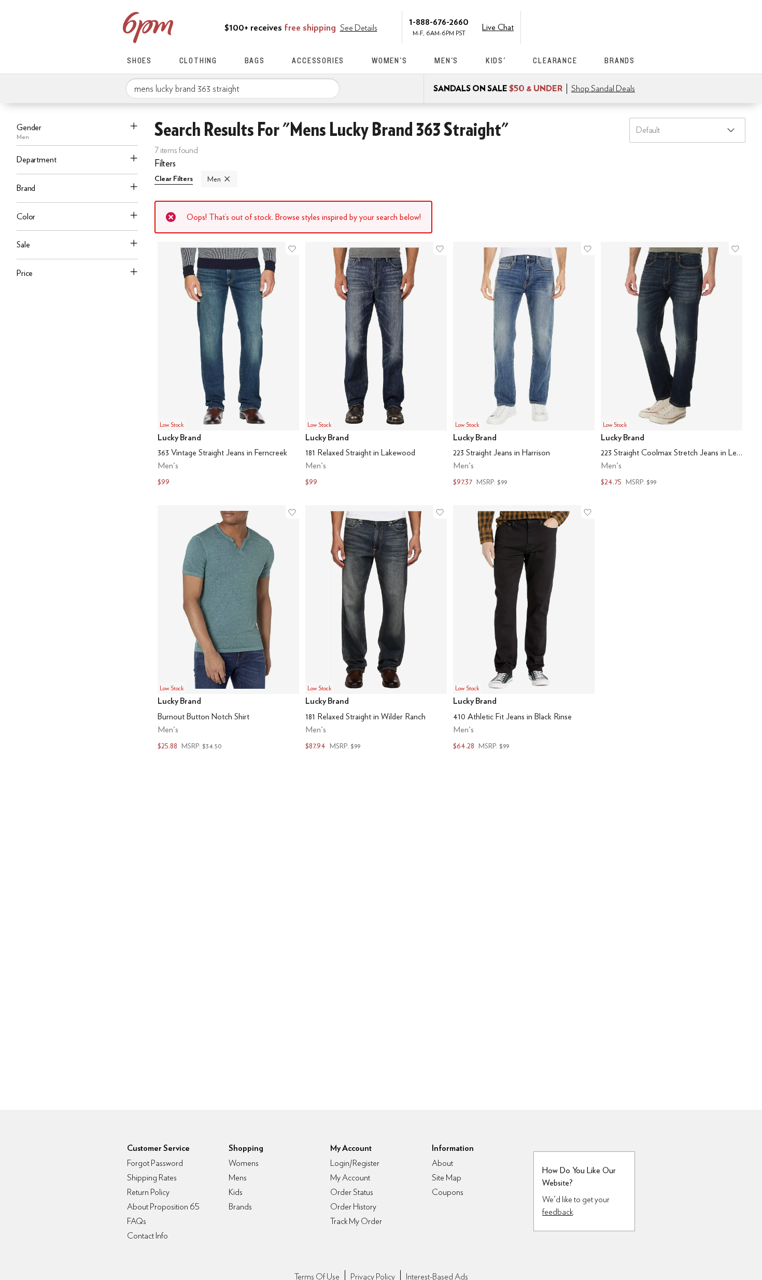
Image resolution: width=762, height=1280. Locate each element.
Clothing (198, 60)
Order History (353, 1207)
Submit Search (327, 88)
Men (214, 179)
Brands (619, 60)
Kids (236, 1192)
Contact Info (147, 1236)
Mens (238, 1177)
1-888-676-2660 (439, 21)
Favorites (607, 26)
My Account (564, 26)
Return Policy (148, 1192)
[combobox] (233, 89)
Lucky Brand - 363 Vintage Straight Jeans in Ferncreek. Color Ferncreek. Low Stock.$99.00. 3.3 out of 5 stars (228, 365)
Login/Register (354, 1163)
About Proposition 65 (163, 1207)
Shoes (139, 60)
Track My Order (356, 1221)
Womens (244, 1163)
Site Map (446, 1177)
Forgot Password (155, 1163)
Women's (389, 60)
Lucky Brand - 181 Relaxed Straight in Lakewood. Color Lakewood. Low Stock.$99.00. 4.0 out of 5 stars (376, 365)
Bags (255, 60)
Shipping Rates (152, 1177)
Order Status (351, 1192)
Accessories (318, 60)
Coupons (447, 1192)
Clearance (555, 60)
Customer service (585, 26)
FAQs (136, 1221)
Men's (446, 60)
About (442, 1163)
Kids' (496, 60)
